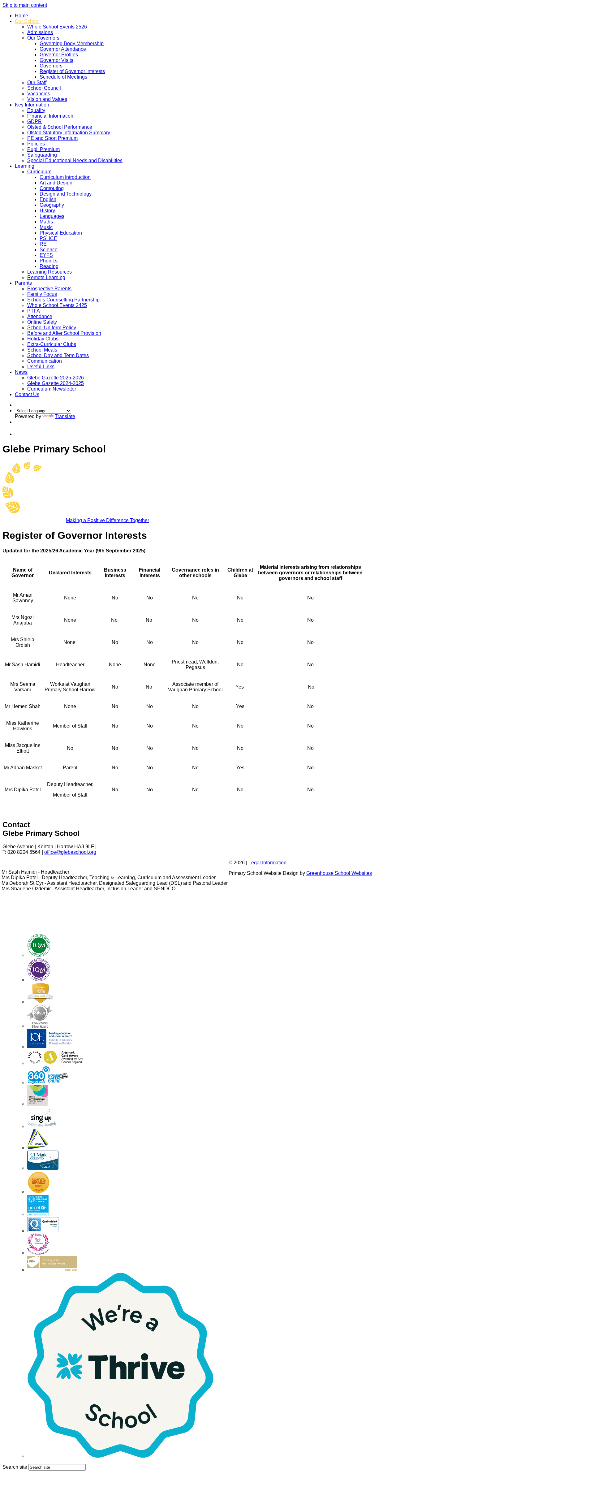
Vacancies (38, 93)
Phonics (49, 260)
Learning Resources (49, 271)
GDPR (34, 121)
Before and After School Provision (64, 333)
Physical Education (61, 233)
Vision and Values (47, 99)
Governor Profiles (59, 54)
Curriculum (39, 171)
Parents (23, 283)
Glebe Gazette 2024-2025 (55, 383)
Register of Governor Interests (72, 71)
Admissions (40, 32)
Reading (49, 266)
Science (49, 249)
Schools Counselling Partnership (63, 299)
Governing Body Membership (72, 43)
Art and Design (56, 182)
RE (43, 244)
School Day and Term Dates (58, 355)
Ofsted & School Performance (59, 127)
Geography (52, 205)
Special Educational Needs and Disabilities (75, 160)
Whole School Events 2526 (57, 26)
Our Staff (36, 82)
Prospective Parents (49, 288)
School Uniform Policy (51, 327)
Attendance (39, 316)
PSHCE (48, 238)
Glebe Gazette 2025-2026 (55, 377)
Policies (36, 143)
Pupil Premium (43, 149)
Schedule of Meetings (63, 77)
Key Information (32, 104)
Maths (46, 221)
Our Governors (43, 38)
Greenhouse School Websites (339, 873)
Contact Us (27, 394)
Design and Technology (66, 194)
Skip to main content (24, 5)
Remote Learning (46, 277)
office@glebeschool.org (70, 852)
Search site (14, 1467)
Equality (36, 110)
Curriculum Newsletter (51, 388)
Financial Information (50, 116)
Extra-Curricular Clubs (51, 344)
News (21, 372)
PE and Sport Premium (52, 138)
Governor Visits (56, 60)
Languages (52, 216)
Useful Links (40, 366)
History (47, 210)
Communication (44, 361)
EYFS (46, 255)
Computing (52, 188)
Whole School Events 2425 (57, 305)
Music (46, 227)
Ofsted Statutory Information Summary (68, 132)
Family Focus (42, 294)
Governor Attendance (63, 49)
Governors (51, 65)
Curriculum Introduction (65, 177)
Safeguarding (42, 155)
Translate (65, 416)
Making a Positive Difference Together (107, 520)
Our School (27, 21)
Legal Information (267, 862)
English (48, 199)
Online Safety (42, 322)
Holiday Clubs (42, 338)
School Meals (42, 349)
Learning (24, 166)
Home (21, 15)
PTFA (33, 310)
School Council (44, 88)
